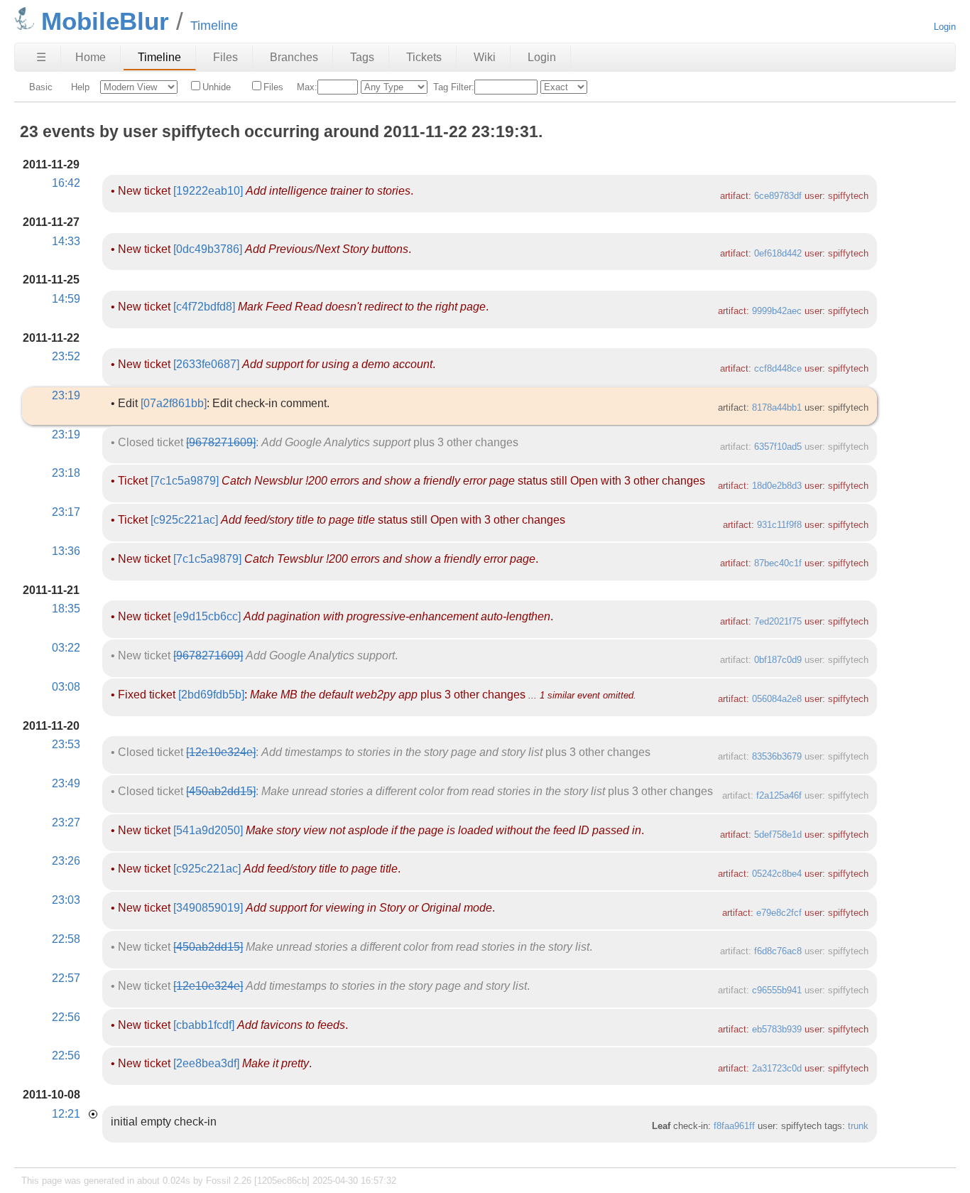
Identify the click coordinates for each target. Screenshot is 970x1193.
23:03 (66, 900)
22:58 (66, 939)
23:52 (66, 356)
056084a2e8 (777, 698)
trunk (858, 1126)
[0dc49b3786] (207, 249)
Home (90, 57)
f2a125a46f (779, 795)
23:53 (66, 744)
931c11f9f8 (779, 524)
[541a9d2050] (208, 830)
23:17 (66, 512)
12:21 (66, 1114)
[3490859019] (208, 908)
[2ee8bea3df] (206, 1063)
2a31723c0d (777, 1068)
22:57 (66, 978)
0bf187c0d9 (778, 659)
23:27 (66, 822)
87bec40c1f (778, 563)
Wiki (485, 57)
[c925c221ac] (184, 520)
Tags (362, 57)
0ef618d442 (778, 253)
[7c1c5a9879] (185, 481)
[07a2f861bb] (174, 403)
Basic (41, 87)
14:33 (66, 241)
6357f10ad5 (778, 446)
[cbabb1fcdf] (203, 1025)
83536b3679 (777, 756)
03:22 (66, 648)
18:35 (66, 609)
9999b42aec (777, 311)
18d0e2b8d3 (777, 485)
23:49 (66, 783)
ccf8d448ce (778, 368)
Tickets (424, 57)
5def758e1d (778, 834)
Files (225, 57)
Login (945, 26)
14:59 (66, 299)
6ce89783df (778, 195)
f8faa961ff (734, 1126)
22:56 (66, 1017)
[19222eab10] (208, 191)
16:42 (66, 183)
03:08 (66, 687)
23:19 (66, 395)
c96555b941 (777, 990)
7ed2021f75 (778, 621)
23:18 (66, 473)
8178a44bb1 (777, 407)
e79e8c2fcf (779, 912)
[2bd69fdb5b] (211, 695)
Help (80, 87)
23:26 (66, 861)
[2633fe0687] (206, 364)
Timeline (159, 57)
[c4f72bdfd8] (204, 307)
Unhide (216, 87)
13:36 (66, 551)
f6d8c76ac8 (778, 951)
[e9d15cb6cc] (207, 616)
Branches (294, 57)
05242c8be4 (777, 873)
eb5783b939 (777, 1029)
